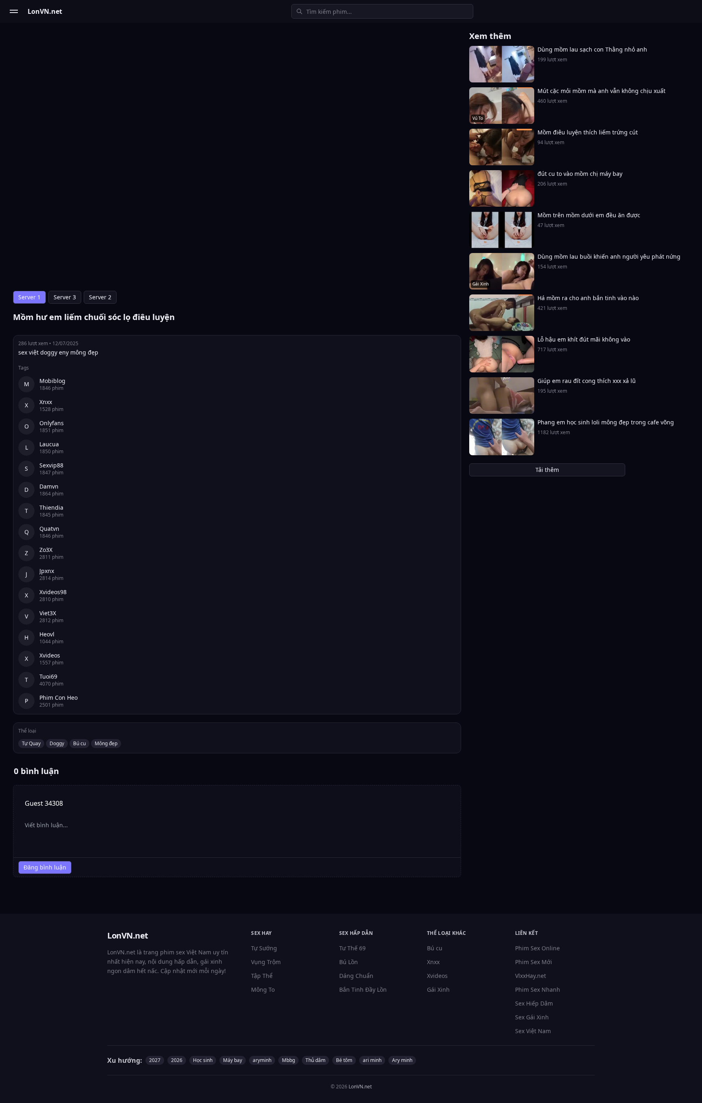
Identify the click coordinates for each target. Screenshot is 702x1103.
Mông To (263, 989)
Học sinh (202, 1060)
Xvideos (437, 976)
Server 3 (65, 297)
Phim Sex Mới (533, 962)
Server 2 (100, 297)
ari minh (372, 1060)
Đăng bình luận (45, 867)
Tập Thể (262, 976)
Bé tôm (344, 1060)
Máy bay (232, 1060)
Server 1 (29, 297)
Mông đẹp (106, 743)
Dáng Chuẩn (356, 976)
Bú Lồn (348, 962)
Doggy (57, 743)
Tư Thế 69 (352, 948)
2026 (176, 1060)
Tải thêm (547, 470)
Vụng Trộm (266, 962)
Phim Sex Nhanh (537, 989)
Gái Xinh (438, 989)
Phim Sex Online (537, 948)
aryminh (262, 1060)
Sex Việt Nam (533, 1031)
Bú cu (79, 743)
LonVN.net (360, 1086)
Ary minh (402, 1060)
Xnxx (433, 962)
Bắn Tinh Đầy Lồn (363, 989)
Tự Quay (31, 743)
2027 (154, 1060)
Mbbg (288, 1060)
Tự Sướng (264, 948)
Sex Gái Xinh (532, 1017)
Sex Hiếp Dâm (534, 1003)
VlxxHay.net (530, 976)
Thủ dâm (315, 1060)
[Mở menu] (13, 11)
